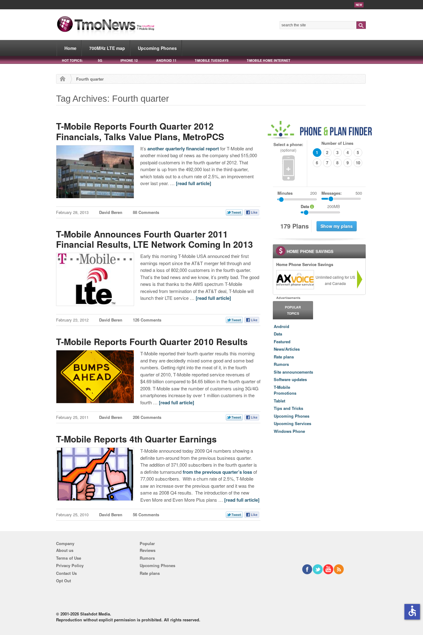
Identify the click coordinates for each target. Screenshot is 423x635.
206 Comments (147, 417)
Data (278, 334)
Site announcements (293, 372)
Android (281, 326)
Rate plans (284, 357)
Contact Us (66, 573)
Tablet (279, 401)
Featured (282, 341)
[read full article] (193, 183)
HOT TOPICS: (72, 60)
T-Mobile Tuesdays (212, 60)
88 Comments (146, 212)
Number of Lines (337, 143)
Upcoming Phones (157, 48)
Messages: (341, 193)
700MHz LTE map (107, 48)
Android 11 (166, 60)
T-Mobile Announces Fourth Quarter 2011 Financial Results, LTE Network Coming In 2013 (154, 239)
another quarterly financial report (183, 148)
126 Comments (147, 320)
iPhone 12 (129, 60)
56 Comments (146, 514)
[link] (294, 279)
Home (70, 48)
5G (100, 60)
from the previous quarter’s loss (217, 471)
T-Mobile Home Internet (268, 60)
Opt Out (63, 581)
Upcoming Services (292, 423)
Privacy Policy (70, 565)
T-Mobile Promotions (285, 390)
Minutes (285, 193)
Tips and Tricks (288, 408)
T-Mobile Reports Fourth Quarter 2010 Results (152, 341)
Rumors (281, 364)
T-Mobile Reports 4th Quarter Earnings (136, 439)
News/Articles (287, 349)
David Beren (110, 212)
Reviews (147, 550)
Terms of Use (68, 558)
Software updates (290, 379)
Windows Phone (289, 431)
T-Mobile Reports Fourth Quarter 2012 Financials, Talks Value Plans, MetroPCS (140, 131)
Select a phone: (288, 147)
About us (64, 550)
